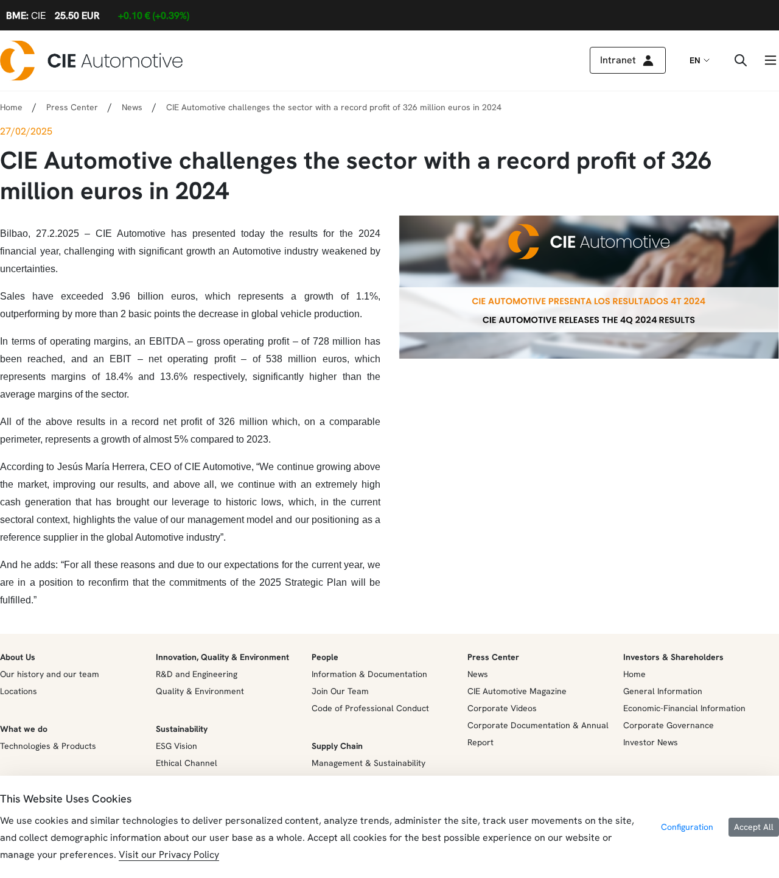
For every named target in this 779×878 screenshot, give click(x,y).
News (132, 107)
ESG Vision (176, 745)
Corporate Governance (668, 725)
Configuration (687, 826)
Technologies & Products (48, 745)
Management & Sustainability (368, 762)
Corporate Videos (502, 708)
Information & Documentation (369, 674)
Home (11, 107)
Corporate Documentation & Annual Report (538, 734)
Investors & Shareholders (673, 656)
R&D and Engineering (196, 674)
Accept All (754, 826)
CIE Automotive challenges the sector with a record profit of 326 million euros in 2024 (333, 107)
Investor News (650, 742)
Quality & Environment (200, 691)
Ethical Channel (186, 762)
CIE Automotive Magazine (517, 691)
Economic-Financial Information (684, 708)
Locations (18, 691)
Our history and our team (49, 674)
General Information (662, 691)
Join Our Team (340, 691)
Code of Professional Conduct (370, 708)
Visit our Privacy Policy (169, 854)
